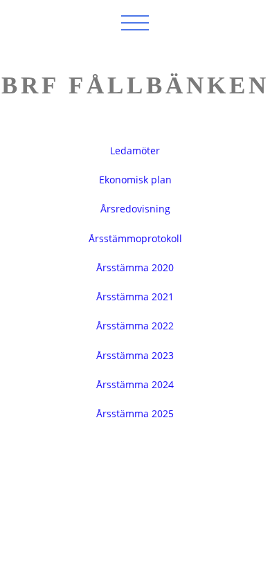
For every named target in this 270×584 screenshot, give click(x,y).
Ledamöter (135, 150)
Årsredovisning (135, 208)
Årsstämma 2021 (135, 296)
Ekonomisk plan (135, 179)
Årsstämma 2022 (135, 325)
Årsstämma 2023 (135, 355)
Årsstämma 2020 (135, 267)
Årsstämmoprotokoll (135, 238)
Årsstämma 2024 (135, 384)
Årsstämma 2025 (135, 413)
